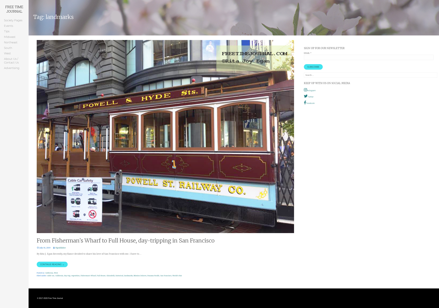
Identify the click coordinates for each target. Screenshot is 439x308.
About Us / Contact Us (11, 60)
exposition (75, 276)
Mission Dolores (140, 276)
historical (119, 276)
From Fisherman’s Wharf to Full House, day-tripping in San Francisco (126, 240)
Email (307, 53)
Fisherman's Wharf (88, 276)
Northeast (10, 42)
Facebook (310, 103)
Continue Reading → (52, 264)
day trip (67, 276)
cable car (50, 276)
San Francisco (165, 276)
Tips (6, 31)
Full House (101, 276)
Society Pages (13, 20)
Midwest (10, 37)
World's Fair (177, 276)
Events (8, 25)
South (8, 48)
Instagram (311, 90)
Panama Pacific (153, 276)
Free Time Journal (14, 9)
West (7, 53)
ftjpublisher (60, 248)
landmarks (128, 276)
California (49, 273)
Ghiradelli (110, 276)
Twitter (310, 97)
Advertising (11, 68)
